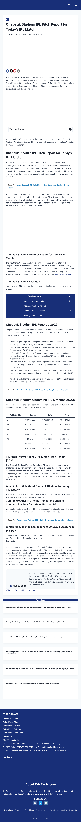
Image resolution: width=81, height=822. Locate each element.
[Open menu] (76, 5)
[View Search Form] (68, 5)
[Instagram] (46, 803)
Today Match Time (10, 722)
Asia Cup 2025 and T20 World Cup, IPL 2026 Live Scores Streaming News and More (38, 743)
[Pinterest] (14, 71)
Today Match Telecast (12, 729)
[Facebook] (7, 71)
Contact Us (62, 810)
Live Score (7, 757)
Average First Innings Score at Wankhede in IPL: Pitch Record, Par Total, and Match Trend (36, 622)
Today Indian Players (11, 726)
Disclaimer (8, 810)
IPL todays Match (30, 590)
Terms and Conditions (24, 810)
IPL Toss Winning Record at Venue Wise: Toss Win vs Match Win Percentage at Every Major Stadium (40, 669)
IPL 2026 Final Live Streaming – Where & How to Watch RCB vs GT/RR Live (34, 751)
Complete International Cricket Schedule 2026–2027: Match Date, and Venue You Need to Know (39, 607)
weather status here (62, 274)
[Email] (18, 71)
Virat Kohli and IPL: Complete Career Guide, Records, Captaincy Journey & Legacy (34, 637)
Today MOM (8, 736)
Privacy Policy (41, 810)
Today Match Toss (10, 718)
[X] (11, 71)
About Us (73, 810)
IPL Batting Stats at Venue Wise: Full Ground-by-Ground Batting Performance (32, 683)
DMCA (52, 810)
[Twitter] (40, 803)
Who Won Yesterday (11, 740)
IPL (7, 19)
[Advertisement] (40, 54)
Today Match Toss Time (13, 733)
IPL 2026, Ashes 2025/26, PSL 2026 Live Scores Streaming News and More (35, 747)
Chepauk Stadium (14, 590)
